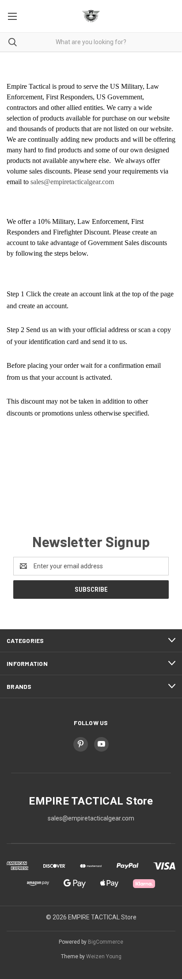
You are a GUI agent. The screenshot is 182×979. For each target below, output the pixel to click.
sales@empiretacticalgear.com (72, 181)
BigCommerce (105, 942)
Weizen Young (103, 956)
